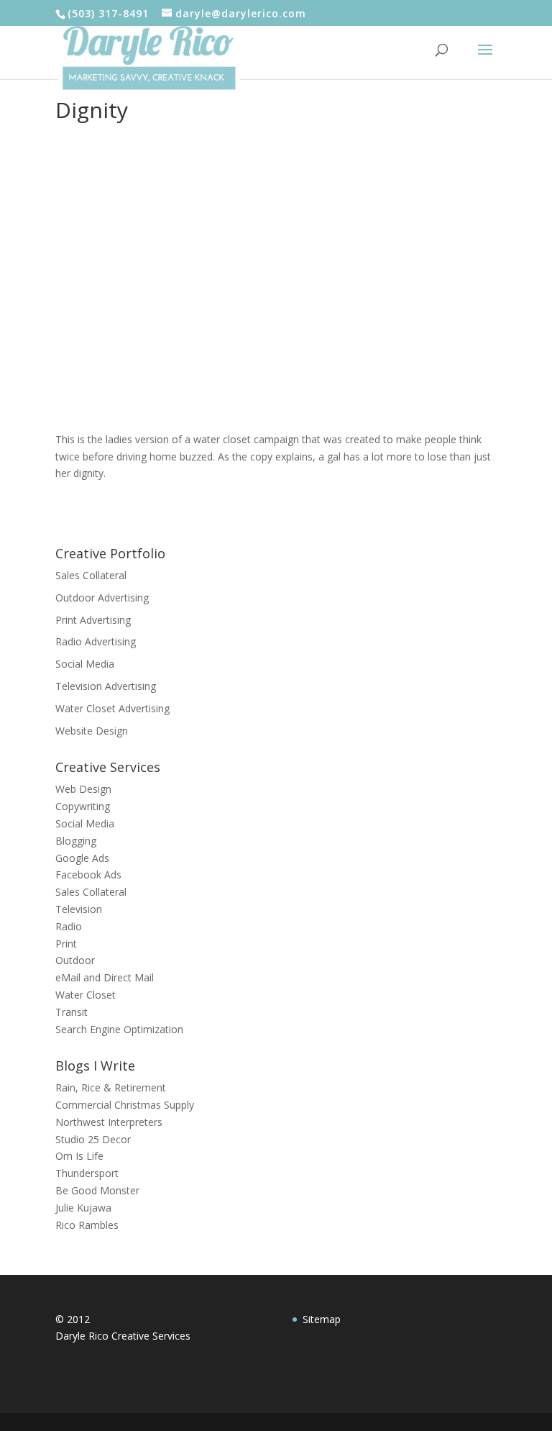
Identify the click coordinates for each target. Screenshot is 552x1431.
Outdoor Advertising (102, 597)
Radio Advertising (95, 641)
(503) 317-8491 (108, 13)
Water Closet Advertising (112, 708)
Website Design (91, 730)
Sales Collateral (90, 575)
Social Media (84, 664)
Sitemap (322, 1319)
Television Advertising (105, 686)
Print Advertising (93, 620)
